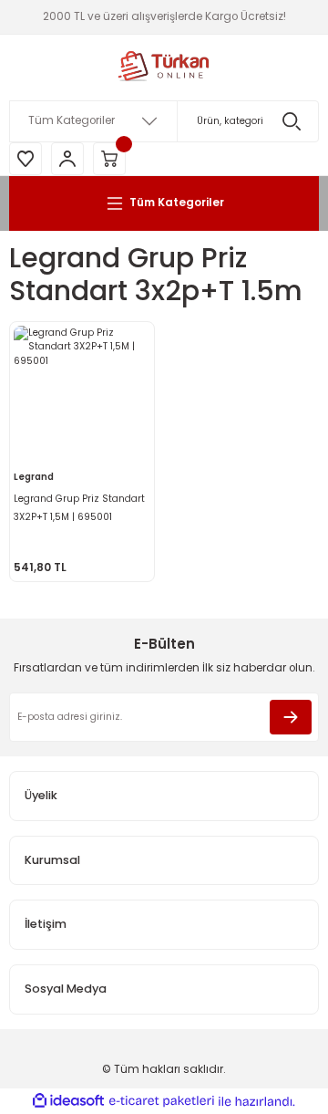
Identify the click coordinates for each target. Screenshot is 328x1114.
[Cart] (109, 158)
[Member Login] (67, 158)
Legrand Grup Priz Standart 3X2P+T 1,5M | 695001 (79, 508)
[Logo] (164, 67)
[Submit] (291, 717)
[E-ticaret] (161, 1102)
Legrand (34, 477)
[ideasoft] (68, 1101)
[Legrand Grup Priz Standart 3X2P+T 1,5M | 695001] (82, 394)
